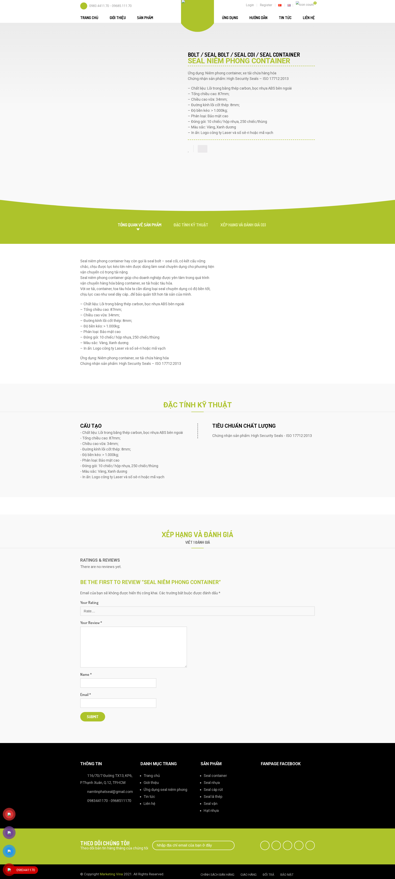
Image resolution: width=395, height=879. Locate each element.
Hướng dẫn (258, 17)
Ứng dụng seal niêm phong (165, 789)
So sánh (202, 149)
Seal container (215, 775)
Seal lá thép (213, 796)
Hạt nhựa (211, 810)
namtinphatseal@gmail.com (110, 791)
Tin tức (285, 17)
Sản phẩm (145, 17)
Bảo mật (287, 875)
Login (250, 5)
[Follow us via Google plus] (287, 845)
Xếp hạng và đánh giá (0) (243, 224)
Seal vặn (210, 803)
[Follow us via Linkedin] (298, 845)
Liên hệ (309, 17)
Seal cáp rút (213, 789)
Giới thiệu (118, 17)
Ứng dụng (230, 17)
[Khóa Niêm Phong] (198, 4)
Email (85, 694)
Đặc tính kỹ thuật (191, 224)
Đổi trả (268, 875)
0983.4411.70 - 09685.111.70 (110, 6)
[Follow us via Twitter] (276, 845)
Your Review (91, 622)
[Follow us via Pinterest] (310, 845)
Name (86, 674)
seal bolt (216, 54)
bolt (194, 54)
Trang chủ (89, 17)
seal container (280, 54)
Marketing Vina (111, 874)
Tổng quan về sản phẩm (139, 224)
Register (266, 5)
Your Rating (89, 602)
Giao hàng (248, 875)
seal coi (244, 54)
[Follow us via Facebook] (265, 845)
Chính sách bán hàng (217, 875)
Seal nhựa (212, 782)
